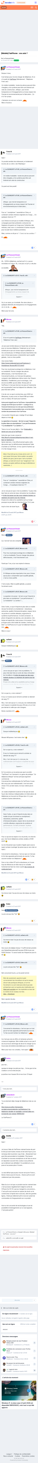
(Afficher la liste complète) (28, 1324)
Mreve (22, 548)
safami (9, 639)
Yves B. (9, 151)
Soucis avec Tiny (12, 1357)
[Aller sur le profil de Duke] (3, 905)
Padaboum (9, 1359)
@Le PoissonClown (11, 910)
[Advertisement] (19, 30)
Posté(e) (13, 69)
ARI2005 (5, 1329)
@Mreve (9, 535)
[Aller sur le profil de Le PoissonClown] (3, 68)
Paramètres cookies (28, 1456)
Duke (8, 904)
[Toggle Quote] (4, 169)
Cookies (17, 1456)
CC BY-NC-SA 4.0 (19, 1458)
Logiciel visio (13, 1369)
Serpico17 (9, 1353)
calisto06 (8, 1238)
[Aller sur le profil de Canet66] (4, 1364)
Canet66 (9, 1365)
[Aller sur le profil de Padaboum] (4, 1358)
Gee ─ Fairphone (8, 994)
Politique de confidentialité (22, 1454)
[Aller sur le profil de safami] (3, 641)
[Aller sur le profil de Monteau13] (4, 1341)
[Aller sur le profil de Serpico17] (4, 1349)
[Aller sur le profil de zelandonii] (3, 1096)
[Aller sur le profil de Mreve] (3, 321)
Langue (8, 1454)
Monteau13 (9, 1345)
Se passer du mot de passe (15, 1363)
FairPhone (13, 79)
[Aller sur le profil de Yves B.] (3, 153)
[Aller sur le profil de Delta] (3, 1059)
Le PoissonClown (9, 58)
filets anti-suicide (9, 989)
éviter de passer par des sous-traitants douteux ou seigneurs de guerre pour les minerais (18, 677)
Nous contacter (8, 1456)
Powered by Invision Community (19, 1460)
